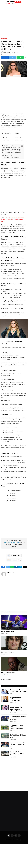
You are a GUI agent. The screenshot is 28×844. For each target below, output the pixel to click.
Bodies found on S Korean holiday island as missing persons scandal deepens (16, 727)
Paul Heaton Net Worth (7, 652)
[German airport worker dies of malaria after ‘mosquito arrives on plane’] (5, 735)
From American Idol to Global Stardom (11, 147)
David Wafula (7, 52)
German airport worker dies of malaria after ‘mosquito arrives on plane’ (18, 736)
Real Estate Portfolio (8, 155)
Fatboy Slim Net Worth (7, 631)
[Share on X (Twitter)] (12, 57)
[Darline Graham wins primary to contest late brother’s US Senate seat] (5, 718)
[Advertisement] (14, 21)
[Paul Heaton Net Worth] (14, 643)
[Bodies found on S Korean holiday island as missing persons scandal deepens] (5, 727)
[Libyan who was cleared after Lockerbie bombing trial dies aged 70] (5, 744)
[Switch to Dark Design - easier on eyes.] (24, 2)
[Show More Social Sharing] (25, 57)
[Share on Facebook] (5, 57)
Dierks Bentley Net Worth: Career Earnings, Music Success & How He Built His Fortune (12, 219)
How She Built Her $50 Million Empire (11, 149)
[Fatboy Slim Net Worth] (14, 622)
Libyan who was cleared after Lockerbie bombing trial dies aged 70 (17, 744)
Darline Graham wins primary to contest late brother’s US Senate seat (18, 718)
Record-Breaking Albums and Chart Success (13, 150)
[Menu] (2, 2)
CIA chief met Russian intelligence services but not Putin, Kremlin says (17, 699)
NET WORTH (4, 38)
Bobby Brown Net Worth (8, 672)
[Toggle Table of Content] (21, 145)
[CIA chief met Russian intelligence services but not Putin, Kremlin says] (5, 699)
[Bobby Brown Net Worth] (14, 664)
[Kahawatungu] (13, 2)
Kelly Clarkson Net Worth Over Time (11, 157)
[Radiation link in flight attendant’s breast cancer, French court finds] (5, 753)
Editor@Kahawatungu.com (11, 542)
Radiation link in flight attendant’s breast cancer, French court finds (17, 753)
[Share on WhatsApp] (20, 57)
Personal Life (6, 154)
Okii (22, 840)
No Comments (5, 54)
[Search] (26, 2)
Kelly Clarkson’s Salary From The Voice (12, 152)
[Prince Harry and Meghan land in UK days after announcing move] (5, 691)
